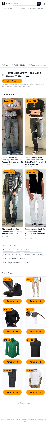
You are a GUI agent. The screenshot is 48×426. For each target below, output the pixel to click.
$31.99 (7, 279)
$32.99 (30, 310)
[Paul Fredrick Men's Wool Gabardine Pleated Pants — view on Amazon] (12, 378)
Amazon (11, 301)
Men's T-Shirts (8, 250)
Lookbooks (22, 8)
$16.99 (7, 340)
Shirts (7, 65)
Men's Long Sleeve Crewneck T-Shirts (16, 262)
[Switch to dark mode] (44, 3)
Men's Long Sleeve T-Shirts (33, 254)
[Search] (39, 4)
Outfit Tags (12, 8)
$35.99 (30, 279)
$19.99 (30, 370)
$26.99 (7, 310)
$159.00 (7, 370)
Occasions (32, 8)
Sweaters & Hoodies (39, 65)
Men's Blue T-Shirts (23, 250)
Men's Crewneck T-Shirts (11, 254)
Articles (40, 8)
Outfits (4, 8)
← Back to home (24, 403)
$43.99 (30, 340)
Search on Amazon (12, 81)
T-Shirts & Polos (20, 65)
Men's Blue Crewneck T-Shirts (13, 258)
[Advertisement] (24, 36)
